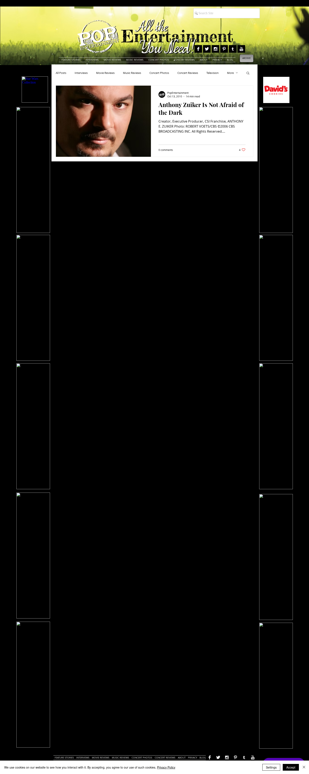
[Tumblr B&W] (232, 49)
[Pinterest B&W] (224, 49)
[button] (248, 73)
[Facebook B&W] (198, 49)
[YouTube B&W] (241, 49)
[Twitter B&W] (207, 49)
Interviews (81, 73)
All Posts (61, 73)
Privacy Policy (166, 767)
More (230, 73)
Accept (290, 767)
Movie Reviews (105, 73)
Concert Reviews (187, 73)
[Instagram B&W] (215, 49)
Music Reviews (132, 73)
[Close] (303, 767)
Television (212, 73)
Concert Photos (159, 73)
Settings (271, 767)
